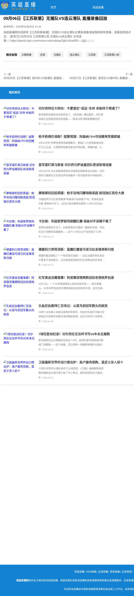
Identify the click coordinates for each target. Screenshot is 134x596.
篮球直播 (115, 571)
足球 (42, 54)
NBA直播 (91, 571)
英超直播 (98, 7)
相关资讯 (14, 92)
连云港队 (75, 54)
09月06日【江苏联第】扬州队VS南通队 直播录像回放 (36, 78)
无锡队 (57, 54)
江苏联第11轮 (111, 54)
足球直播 (103, 571)
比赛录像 (26, 54)
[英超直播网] (18, 5)
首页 (53, 7)
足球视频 (127, 571)
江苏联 (92, 54)
